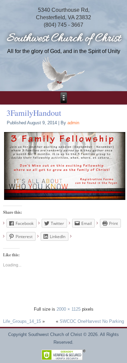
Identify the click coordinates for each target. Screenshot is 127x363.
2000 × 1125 (69, 309)
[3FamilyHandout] (65, 165)
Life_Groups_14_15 (22, 321)
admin (73, 122)
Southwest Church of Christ (64, 38)
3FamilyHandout (33, 112)
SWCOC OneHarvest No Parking (92, 321)
